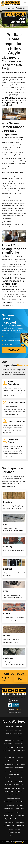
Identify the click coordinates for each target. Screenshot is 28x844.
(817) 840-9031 (21, 8)
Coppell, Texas (19, 747)
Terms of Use (18, 712)
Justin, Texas (9, 781)
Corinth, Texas (21, 750)
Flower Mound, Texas (8, 764)
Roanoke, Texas (20, 808)
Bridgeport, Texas (8, 743)
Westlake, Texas (20, 825)
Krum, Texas (8, 784)
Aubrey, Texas (18, 730)
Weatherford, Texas (9, 825)
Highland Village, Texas (10, 778)
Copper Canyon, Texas (9, 750)
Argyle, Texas (9, 730)
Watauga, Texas (20, 822)
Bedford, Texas (8, 737)
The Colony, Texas (19, 819)
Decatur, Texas (9, 754)
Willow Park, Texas (14, 836)
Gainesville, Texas (8, 767)
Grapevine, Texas (19, 767)
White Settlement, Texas (14, 832)
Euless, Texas (20, 757)
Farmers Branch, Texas (14, 761)
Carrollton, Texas (19, 743)
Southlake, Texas (20, 815)
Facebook (18, 709)
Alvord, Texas (19, 726)
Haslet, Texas (20, 771)
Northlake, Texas (8, 801)
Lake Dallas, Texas (18, 784)
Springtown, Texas (8, 819)
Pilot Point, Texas (10, 805)
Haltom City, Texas (9, 771)
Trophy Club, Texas (9, 822)
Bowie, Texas (20, 740)
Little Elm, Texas (19, 791)
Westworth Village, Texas (14, 829)
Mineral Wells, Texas (14, 795)
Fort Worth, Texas (20, 764)
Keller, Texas (18, 781)
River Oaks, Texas (8, 808)
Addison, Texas (9, 726)
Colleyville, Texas (9, 747)
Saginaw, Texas (9, 812)
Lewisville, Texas (9, 791)
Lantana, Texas (20, 788)
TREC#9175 (16, 700)
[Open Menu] (25, 3)
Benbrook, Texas (19, 737)
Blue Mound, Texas (9, 740)
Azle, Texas (8, 733)
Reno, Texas (19, 805)
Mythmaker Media (19, 842)
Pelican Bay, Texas (19, 801)
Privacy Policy (10, 712)
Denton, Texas (19, 754)
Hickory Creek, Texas (14, 774)
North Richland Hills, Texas (14, 798)
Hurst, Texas (21, 778)
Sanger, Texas (19, 812)
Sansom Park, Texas (9, 815)
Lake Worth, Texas (9, 788)
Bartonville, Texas (17, 733)
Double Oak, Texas (9, 757)
